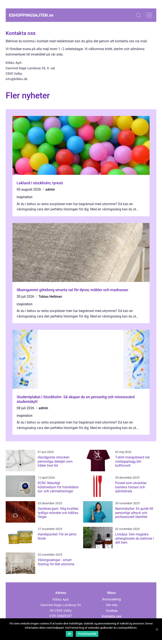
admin (50, 189)
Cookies (111, 611)
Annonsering (111, 599)
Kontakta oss (111, 616)
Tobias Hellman (50, 297)
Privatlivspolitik (87, 633)
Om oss (111, 605)
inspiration (24, 197)
